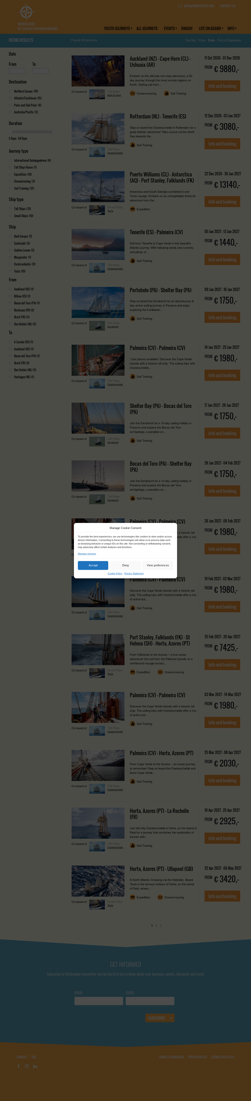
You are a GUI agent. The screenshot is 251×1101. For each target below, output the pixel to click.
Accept (93, 565)
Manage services (87, 553)
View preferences (158, 565)
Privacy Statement (134, 573)
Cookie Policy (115, 573)
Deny (125, 565)
